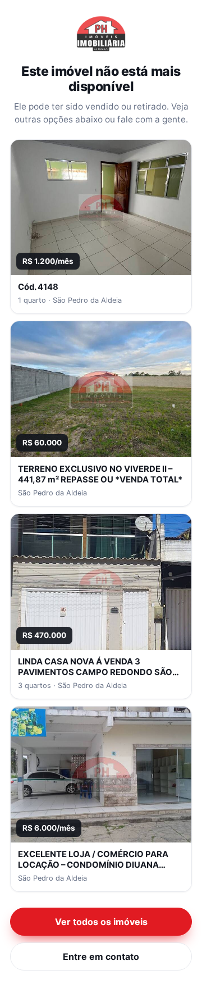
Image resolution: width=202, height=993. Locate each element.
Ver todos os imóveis (101, 921)
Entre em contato (101, 956)
